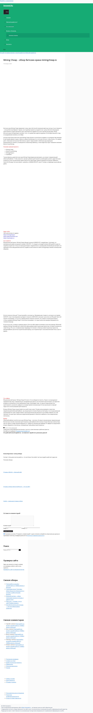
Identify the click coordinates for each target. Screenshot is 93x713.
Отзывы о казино (11, 682)
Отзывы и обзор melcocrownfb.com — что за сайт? (16, 486)
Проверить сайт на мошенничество (13, 569)
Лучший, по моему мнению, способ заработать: (13, 53)
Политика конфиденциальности (35, 535)
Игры (7, 40)
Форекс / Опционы (11, 31)
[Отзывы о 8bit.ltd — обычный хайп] (10, 470)
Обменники (9, 664)
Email (23, 528)
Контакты (8, 44)
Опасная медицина (11, 666)
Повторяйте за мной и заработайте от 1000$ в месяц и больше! (15, 585)
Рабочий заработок (31, 53)
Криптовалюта (10, 680)
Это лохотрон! (10, 26)
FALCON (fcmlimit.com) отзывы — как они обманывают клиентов (14, 606)
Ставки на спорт (11, 661)
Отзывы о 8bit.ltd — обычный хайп (12, 472)
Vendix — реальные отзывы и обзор (13, 501)
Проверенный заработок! (23, 431)
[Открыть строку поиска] (4, 50)
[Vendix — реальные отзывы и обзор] (10, 499)
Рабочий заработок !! (11, 22)
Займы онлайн (10, 678)
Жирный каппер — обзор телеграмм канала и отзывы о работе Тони (14, 597)
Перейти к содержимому (6, 1)
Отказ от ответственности (13, 698)
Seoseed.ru (8, 5)
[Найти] (20, 550)
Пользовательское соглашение (15, 693)
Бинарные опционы (13, 35)
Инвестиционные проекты (14, 662)
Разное (8, 668)
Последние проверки (12, 659)
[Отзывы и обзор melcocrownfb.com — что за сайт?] (10, 485)
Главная (8, 17)
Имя (4, 528)
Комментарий (7, 525)
